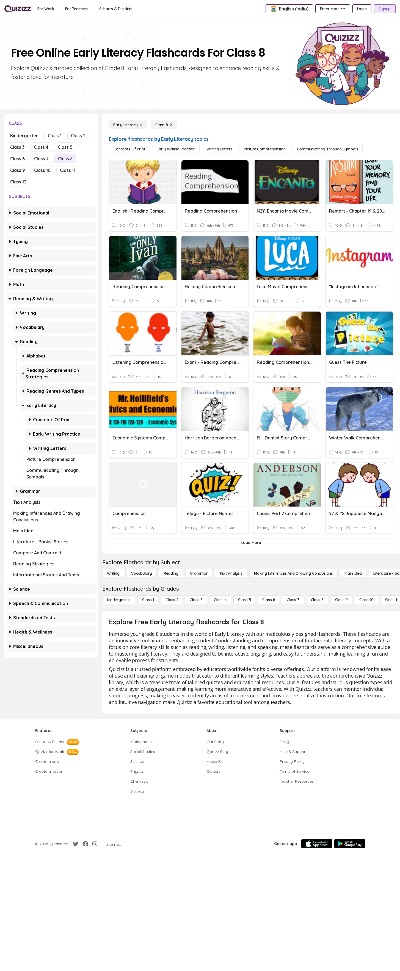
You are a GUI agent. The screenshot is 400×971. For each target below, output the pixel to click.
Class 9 (17, 170)
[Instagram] (94, 844)
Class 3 (17, 147)
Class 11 (67, 170)
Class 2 (78, 135)
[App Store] (316, 843)
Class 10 (42, 170)
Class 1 (55, 135)
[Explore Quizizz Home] (17, 8)
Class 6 (17, 158)
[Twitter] (75, 844)
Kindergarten (24, 135)
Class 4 (41, 147)
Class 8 (65, 158)
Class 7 (41, 158)
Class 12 (18, 182)
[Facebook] (85, 844)
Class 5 (65, 147)
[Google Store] (349, 843)
